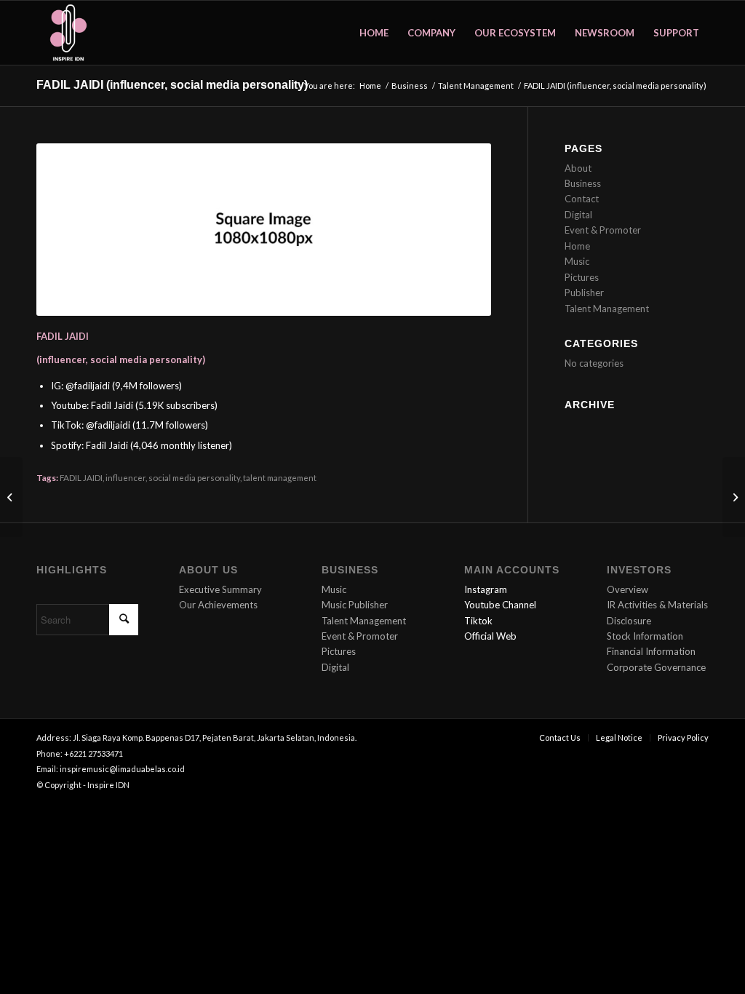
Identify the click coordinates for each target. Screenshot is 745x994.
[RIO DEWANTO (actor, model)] (11, 497)
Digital (578, 214)
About (578, 168)
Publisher (584, 292)
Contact (582, 198)
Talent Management (607, 308)
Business (583, 183)
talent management (279, 477)
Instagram (485, 589)
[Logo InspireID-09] (68, 33)
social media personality (194, 477)
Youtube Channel (500, 605)
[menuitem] (374, 33)
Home (577, 246)
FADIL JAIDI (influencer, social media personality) (172, 85)
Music (577, 261)
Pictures (582, 277)
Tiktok (478, 621)
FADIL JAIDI (81, 477)
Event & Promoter (603, 230)
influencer (125, 477)
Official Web (490, 636)
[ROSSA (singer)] (733, 497)
